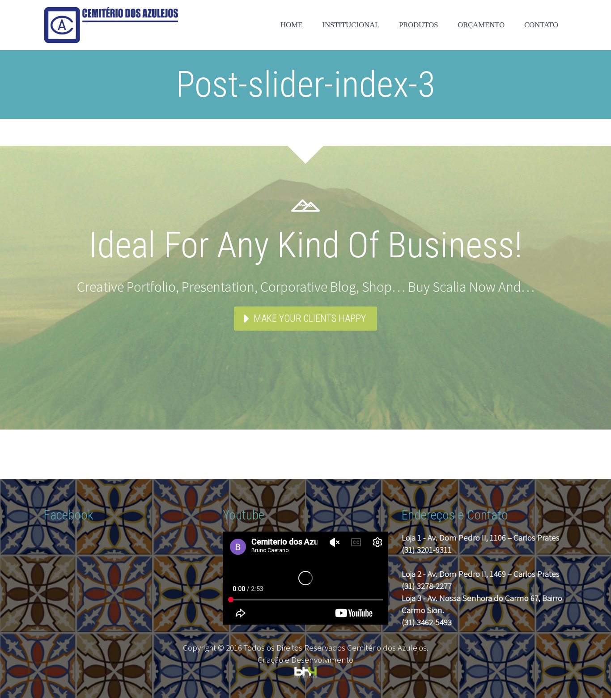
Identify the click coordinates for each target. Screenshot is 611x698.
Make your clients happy (310, 318)
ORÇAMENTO (481, 25)
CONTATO (541, 25)
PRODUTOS (418, 25)
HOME (291, 25)
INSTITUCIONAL (350, 25)
